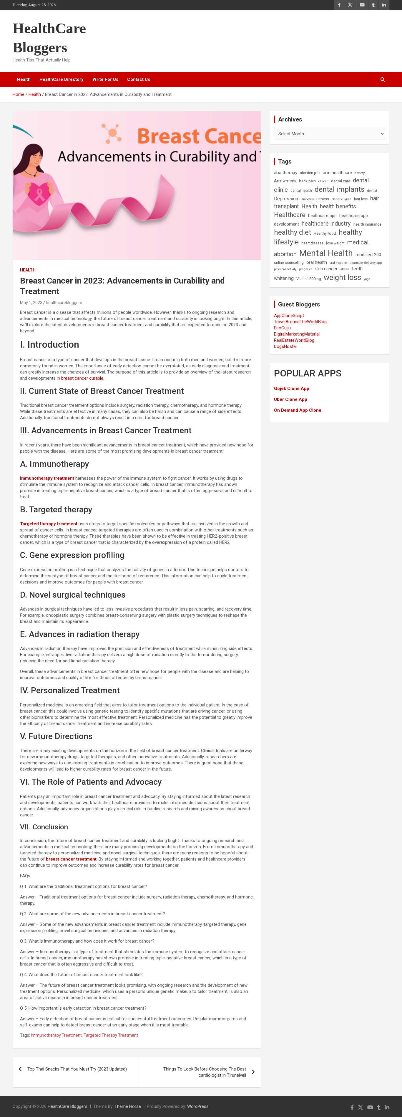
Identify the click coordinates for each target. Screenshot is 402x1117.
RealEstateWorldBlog (294, 340)
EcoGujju (282, 328)
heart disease (312, 243)
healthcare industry (326, 223)
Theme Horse (127, 1106)
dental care (340, 181)
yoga (367, 279)
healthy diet (292, 232)
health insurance (367, 224)
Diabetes (307, 199)
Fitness (322, 199)
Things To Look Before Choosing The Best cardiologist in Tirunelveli (204, 1072)
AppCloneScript (289, 315)
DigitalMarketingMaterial (297, 334)
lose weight (335, 243)
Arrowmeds (285, 181)
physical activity (285, 269)
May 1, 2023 (31, 302)
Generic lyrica (341, 199)
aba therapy (285, 172)
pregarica (306, 269)
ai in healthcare (337, 172)
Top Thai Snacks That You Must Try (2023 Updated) (77, 1069)
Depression (286, 198)
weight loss (342, 277)
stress (344, 269)
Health (24, 79)
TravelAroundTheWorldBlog (300, 321)
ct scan (323, 181)
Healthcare (289, 215)
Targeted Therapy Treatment (111, 1035)
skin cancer (326, 268)
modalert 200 (368, 254)
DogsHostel (285, 346)
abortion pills (310, 173)
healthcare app (322, 215)
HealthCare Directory (61, 79)
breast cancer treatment (71, 859)
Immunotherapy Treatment (56, 1035)
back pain (307, 181)
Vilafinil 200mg (308, 278)
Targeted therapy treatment (48, 523)
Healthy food (325, 233)
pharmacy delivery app (366, 263)
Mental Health (326, 253)
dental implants (340, 189)
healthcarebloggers (64, 302)
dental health (301, 191)
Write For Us (105, 79)
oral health (316, 262)
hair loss (361, 199)
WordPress (198, 1106)
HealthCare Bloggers (67, 1106)
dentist (372, 191)
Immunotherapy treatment (47, 478)
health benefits (338, 206)
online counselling (289, 263)
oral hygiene (338, 263)
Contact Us (138, 79)
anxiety (360, 173)
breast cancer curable (82, 378)
